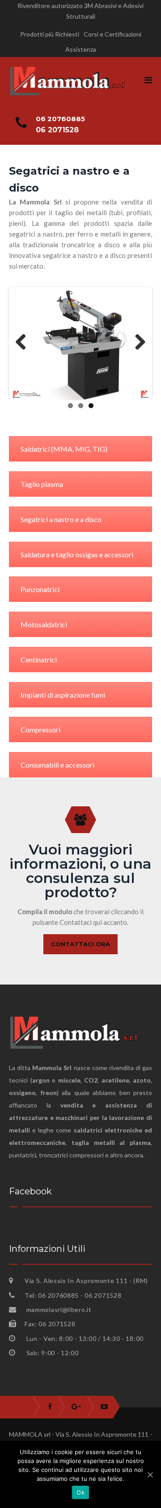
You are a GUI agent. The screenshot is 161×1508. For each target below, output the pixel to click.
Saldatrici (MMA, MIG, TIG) (64, 449)
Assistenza (80, 49)
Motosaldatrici (44, 624)
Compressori (40, 729)
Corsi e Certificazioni (112, 34)
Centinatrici (39, 659)
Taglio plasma (42, 484)
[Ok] (149, 1474)
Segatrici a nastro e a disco (61, 519)
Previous (24, 342)
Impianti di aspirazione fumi (63, 695)
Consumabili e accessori (57, 764)
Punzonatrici (40, 589)
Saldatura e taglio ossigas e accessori (77, 554)
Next (137, 342)
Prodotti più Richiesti (49, 34)
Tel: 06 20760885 (52, 1295)
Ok (80, 1492)
